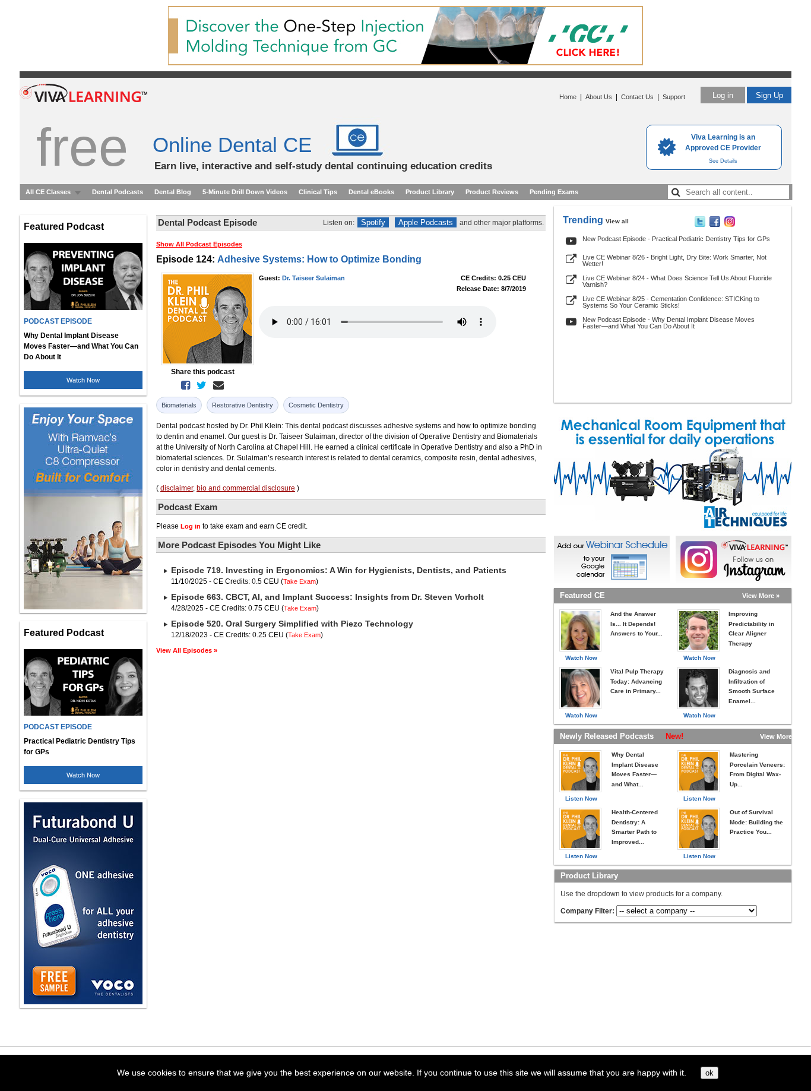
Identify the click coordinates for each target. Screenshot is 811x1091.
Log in (722, 95)
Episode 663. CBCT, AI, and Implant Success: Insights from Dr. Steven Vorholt (327, 597)
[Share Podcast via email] (216, 385)
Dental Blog (172, 191)
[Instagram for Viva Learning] (733, 559)
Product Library (430, 191)
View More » (761, 595)
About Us (598, 96)
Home (567, 96)
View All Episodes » (186, 650)
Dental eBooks (371, 191)
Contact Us (637, 96)
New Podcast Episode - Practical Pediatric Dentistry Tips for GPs (676, 238)
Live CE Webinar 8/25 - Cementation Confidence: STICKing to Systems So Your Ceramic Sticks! (670, 302)
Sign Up (769, 95)
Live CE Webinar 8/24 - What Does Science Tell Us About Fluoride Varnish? (677, 281)
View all (617, 221)
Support (674, 96)
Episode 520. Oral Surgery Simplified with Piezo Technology (292, 623)
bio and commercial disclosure (246, 488)
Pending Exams (554, 191)
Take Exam (299, 581)
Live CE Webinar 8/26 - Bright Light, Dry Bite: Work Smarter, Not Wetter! (674, 260)
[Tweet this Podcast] (199, 385)
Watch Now (83, 380)
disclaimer (176, 488)
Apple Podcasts (425, 222)
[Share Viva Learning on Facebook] (714, 224)
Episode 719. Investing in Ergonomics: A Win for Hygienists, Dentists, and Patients (338, 570)
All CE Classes (48, 191)
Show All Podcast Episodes (199, 244)
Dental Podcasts (117, 191)
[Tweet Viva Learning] (700, 224)
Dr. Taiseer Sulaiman (313, 278)
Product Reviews (491, 191)
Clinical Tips (318, 191)
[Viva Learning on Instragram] (729, 224)
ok (709, 1072)
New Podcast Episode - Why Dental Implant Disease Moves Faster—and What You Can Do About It (668, 323)
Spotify (373, 222)
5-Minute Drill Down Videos (244, 191)
